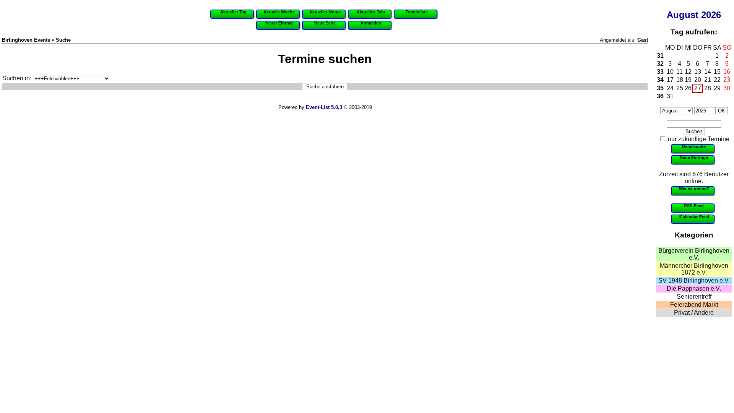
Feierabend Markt (694, 304)
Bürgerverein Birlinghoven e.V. (693, 254)
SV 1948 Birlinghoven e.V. (694, 280)
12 (688, 71)
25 (679, 88)
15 (717, 71)
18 (679, 79)
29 (717, 88)
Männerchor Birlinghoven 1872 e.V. (694, 269)
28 (707, 88)
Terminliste (417, 12)
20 (697, 79)
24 (670, 88)
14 (707, 71)
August (682, 15)
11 (679, 71)
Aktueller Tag (233, 12)
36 (660, 96)
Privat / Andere (694, 312)
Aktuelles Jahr (371, 12)
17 (670, 79)
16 (726, 71)
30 (726, 88)
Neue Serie (325, 23)
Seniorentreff (694, 296)
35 (660, 88)
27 (697, 88)
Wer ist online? (694, 188)
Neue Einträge (694, 157)
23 (726, 79)
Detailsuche (694, 146)
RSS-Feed (694, 205)
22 (717, 79)
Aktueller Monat (325, 12)
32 (660, 63)
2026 (711, 15)
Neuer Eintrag (279, 23)
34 (660, 79)
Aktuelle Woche (279, 12)
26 (688, 88)
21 (707, 79)
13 (697, 71)
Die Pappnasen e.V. (694, 288)
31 (660, 55)
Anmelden (371, 23)
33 (660, 71)
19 (688, 79)
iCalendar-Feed (694, 217)
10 (670, 71)
